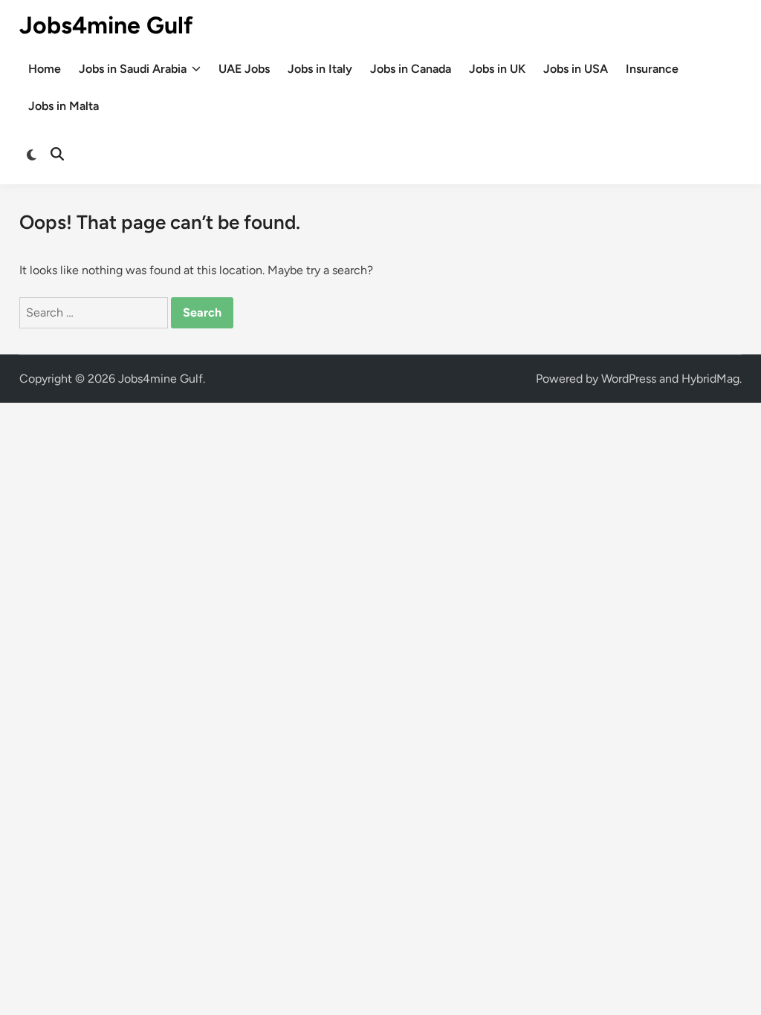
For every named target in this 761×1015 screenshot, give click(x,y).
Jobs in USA (575, 69)
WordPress (628, 379)
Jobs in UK (497, 69)
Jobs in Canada (410, 69)
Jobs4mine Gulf (106, 25)
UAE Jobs (244, 69)
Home (44, 69)
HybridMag (710, 379)
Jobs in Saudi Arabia (133, 69)
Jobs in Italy (320, 69)
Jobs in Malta (63, 106)
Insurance (652, 69)
